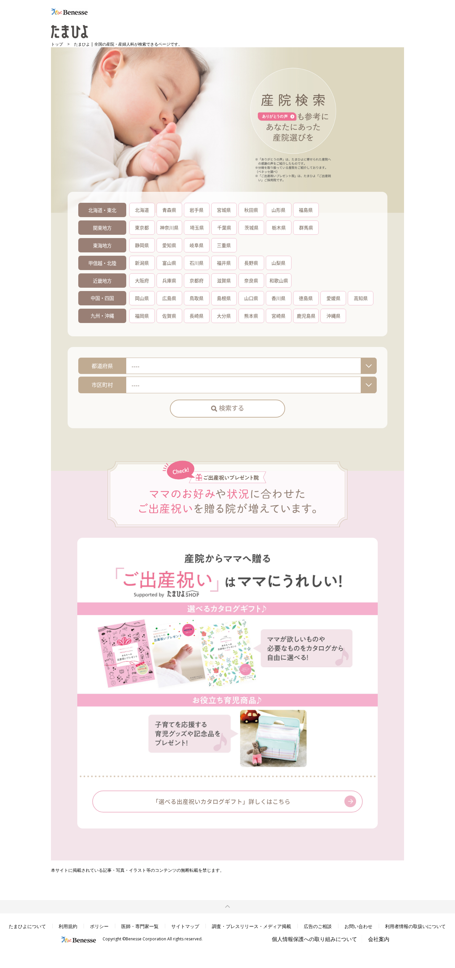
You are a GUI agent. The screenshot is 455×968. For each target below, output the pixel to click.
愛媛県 (333, 298)
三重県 (224, 245)
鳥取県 (197, 298)
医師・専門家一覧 (140, 926)
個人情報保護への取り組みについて (314, 939)
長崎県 (197, 315)
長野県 (251, 262)
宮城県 (224, 209)
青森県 (169, 209)
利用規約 (68, 926)
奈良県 (251, 280)
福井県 (224, 262)
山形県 (278, 209)
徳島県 (306, 298)
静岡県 (142, 245)
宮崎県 (278, 315)
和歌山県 (278, 280)
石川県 (197, 262)
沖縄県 (333, 315)
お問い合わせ (358, 926)
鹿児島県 (306, 315)
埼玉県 (197, 227)
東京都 (142, 227)
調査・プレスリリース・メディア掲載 (251, 926)
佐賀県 (169, 315)
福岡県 (142, 315)
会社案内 (378, 939)
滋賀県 (224, 280)
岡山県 (142, 298)
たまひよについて (27, 926)
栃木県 (279, 227)
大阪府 (142, 280)
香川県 (278, 298)
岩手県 (197, 209)
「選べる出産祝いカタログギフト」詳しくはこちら (221, 801)
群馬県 (306, 227)
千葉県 (224, 227)
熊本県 (251, 315)
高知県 (361, 298)
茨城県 (251, 227)
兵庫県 (169, 280)
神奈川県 (169, 227)
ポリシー (99, 926)
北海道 (142, 209)
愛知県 (169, 245)
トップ (57, 44)
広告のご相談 (318, 926)
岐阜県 (197, 245)
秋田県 (251, 209)
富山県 (169, 262)
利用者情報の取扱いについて (415, 926)
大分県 (224, 315)
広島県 (169, 298)
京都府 (197, 280)
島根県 (224, 298)
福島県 (306, 209)
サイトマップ (185, 926)
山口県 (251, 298)
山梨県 (278, 262)
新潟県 (142, 262)
